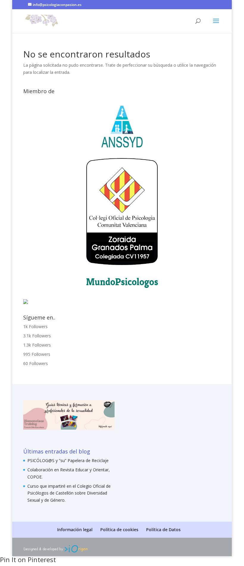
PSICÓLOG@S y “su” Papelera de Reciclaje (68, 460)
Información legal (75, 529)
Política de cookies (119, 529)
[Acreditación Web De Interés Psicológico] (25, 302)
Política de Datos (163, 529)
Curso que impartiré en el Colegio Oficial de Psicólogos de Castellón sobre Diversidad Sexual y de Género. (69, 493)
